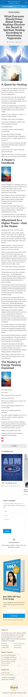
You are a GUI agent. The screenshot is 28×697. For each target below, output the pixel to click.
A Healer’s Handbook (14, 12)
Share (15, 446)
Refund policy (5, 665)
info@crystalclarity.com (7, 674)
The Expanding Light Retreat (9, 657)
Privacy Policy (11, 505)
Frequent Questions (19, 643)
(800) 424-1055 (5, 673)
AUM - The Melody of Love (9, 483)
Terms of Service (21, 505)
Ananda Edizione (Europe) (8, 661)
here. (15, 435)
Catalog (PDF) (5, 647)
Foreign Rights (5, 645)
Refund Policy (17, 647)
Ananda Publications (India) (8, 659)
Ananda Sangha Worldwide (8, 655)
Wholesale (4, 643)
